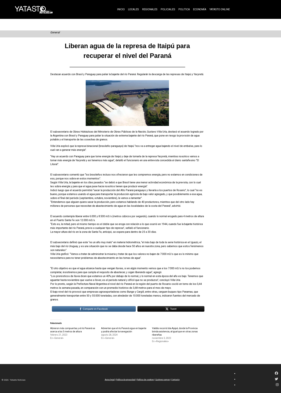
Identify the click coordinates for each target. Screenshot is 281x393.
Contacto (175, 380)
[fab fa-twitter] (276, 379)
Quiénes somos (162, 380)
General (55, 32)
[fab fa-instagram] (277, 384)
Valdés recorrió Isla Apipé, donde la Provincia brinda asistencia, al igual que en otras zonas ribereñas (175, 331)
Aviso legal (110, 380)
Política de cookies (145, 380)
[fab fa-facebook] (276, 373)
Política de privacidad (125, 380)
